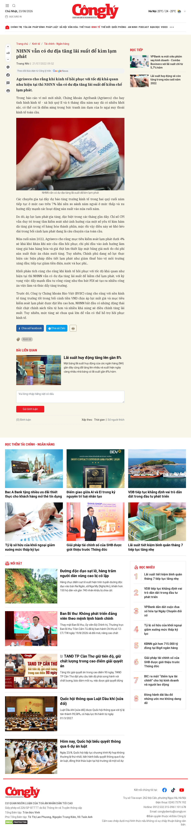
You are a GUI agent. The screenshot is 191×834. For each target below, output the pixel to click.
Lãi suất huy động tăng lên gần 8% (92, 357)
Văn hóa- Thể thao (79, 27)
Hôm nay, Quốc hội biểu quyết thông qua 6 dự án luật (90, 743)
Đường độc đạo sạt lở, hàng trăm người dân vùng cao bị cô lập (88, 573)
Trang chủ (22, 43)
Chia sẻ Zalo (58, 328)
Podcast (144, 27)
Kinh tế (95, 27)
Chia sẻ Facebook (31, 328)
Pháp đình (38, 27)
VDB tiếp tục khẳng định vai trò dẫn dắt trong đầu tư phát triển (155, 494)
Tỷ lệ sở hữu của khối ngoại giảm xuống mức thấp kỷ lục (30, 547)
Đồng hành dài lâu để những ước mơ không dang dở (162, 699)
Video (164, 27)
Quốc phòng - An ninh (124, 27)
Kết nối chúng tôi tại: (145, 789)
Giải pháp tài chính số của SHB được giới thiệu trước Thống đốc (94, 547)
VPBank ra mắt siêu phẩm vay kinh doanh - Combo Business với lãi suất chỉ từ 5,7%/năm (167, 62)
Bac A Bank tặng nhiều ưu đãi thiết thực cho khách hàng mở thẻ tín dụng (33, 494)
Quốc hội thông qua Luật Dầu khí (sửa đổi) (91, 701)
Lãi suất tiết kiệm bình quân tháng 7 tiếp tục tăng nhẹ (155, 547)
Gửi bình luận (30, 409)
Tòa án (27, 27)
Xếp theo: (87, 419)
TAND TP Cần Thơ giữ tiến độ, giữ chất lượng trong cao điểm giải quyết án (91, 661)
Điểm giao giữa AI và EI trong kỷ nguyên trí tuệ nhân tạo (91, 494)
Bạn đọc (155, 27)
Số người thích (116, 419)
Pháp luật (52, 27)
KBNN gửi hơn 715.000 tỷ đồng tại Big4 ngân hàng (161, 646)
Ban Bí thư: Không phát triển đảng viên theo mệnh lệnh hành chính (88, 616)
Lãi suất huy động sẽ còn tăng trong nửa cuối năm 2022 (166, 79)
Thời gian (99, 419)
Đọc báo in (15, 16)
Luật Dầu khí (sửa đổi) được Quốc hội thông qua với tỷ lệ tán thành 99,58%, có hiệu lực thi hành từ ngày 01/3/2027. (92, 714)
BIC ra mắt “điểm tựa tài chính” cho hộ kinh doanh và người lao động (161, 681)
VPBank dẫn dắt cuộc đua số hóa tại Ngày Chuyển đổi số (163, 611)
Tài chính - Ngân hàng (56, 43)
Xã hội (63, 27)
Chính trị (16, 27)
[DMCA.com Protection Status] (49, 822)
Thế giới (105, 27)
